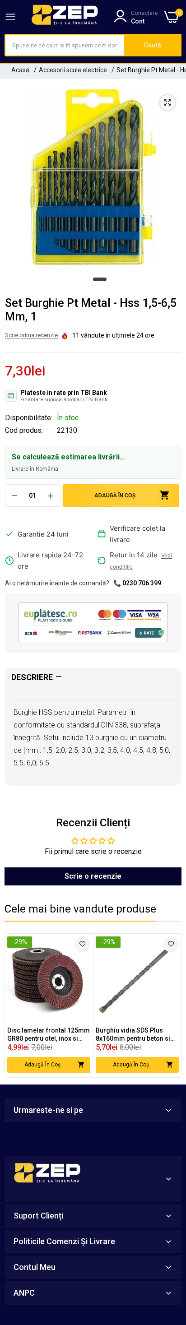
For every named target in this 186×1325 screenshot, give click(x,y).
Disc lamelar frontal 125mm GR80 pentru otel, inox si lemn (48, 1034)
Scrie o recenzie (93, 876)
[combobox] (65, 45)
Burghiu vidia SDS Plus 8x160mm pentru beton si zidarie (133, 1034)
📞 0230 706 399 (137, 583)
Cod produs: (24, 430)
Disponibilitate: (28, 418)
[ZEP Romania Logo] (65, 17)
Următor (169, 1005)
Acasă (20, 70)
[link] (82, 944)
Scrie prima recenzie (31, 335)
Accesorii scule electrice (73, 70)
